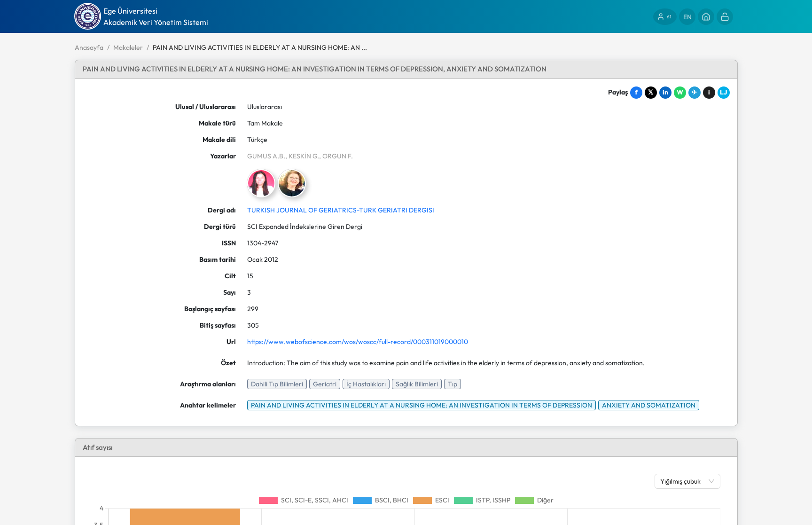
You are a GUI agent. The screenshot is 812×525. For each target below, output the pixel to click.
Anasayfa (89, 47)
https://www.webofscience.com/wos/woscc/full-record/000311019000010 (357, 341)
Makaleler (128, 47)
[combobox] (682, 481)
